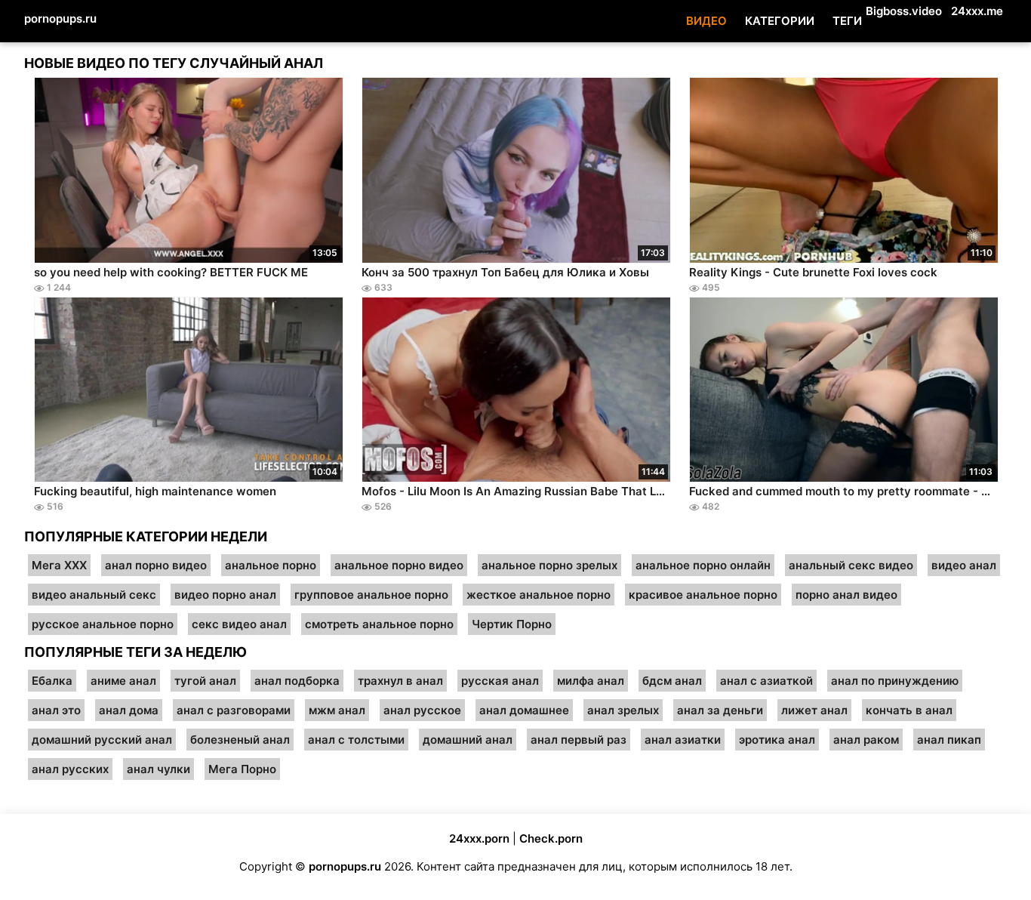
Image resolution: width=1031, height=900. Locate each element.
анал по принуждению (895, 680)
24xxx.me (977, 11)
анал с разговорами (234, 710)
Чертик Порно (512, 624)
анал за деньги (720, 710)
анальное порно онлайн (703, 565)
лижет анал (814, 710)
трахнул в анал (400, 680)
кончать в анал (909, 710)
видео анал (963, 565)
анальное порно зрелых (549, 565)
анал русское (422, 710)
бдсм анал (672, 680)
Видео (706, 21)
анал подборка (297, 680)
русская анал (500, 680)
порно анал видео (846, 594)
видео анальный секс (94, 594)
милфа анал (590, 680)
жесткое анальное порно (538, 594)
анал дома (128, 710)
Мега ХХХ (59, 565)
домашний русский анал (102, 739)
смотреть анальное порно (379, 624)
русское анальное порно (103, 624)
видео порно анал (225, 594)
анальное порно (270, 565)
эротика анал (777, 739)
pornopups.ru (60, 18)
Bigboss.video (904, 11)
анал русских (70, 769)
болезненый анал (240, 739)
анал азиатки (683, 739)
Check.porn (551, 838)
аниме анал (123, 680)
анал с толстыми (356, 739)
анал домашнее (524, 710)
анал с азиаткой (766, 680)
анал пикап (949, 739)
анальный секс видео (851, 565)
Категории (779, 21)
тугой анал (205, 680)
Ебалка (52, 680)
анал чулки (158, 769)
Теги (847, 21)
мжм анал (337, 710)
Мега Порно (242, 769)
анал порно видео (156, 565)
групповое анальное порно (371, 594)
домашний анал (467, 739)
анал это (56, 710)
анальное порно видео (398, 565)
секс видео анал (239, 624)
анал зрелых (623, 710)
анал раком (866, 739)
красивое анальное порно (703, 594)
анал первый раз (578, 739)
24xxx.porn (479, 838)
